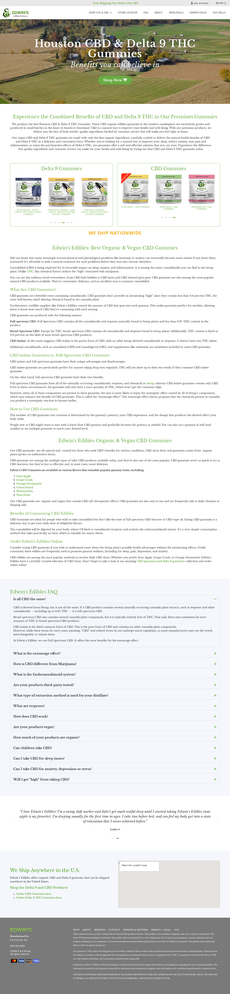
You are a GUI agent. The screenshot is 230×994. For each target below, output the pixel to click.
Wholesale (176, 12)
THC (30, 271)
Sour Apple (23, 476)
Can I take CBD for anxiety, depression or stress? (52, 769)
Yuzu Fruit (23, 494)
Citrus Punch (24, 487)
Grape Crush (24, 479)
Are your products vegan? (34, 727)
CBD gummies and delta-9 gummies (161, 561)
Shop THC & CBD (98, 12)
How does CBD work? (30, 716)
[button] (51, 222)
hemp (150, 383)
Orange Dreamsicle (29, 483)
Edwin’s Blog (198, 12)
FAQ (145, 12)
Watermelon (24, 491)
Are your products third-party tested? (43, 685)
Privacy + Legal (161, 930)
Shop (76, 930)
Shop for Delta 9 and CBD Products (39, 887)
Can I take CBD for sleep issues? (39, 758)
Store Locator (127, 12)
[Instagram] (56, 930)
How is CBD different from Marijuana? (45, 664)
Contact (114, 930)
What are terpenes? (29, 706)
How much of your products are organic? (46, 737)
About (158, 12)
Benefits (99, 930)
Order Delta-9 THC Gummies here (39, 897)
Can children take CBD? (32, 748)
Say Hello (219, 12)
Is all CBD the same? (29, 599)
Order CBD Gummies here (33, 893)
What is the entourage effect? (37, 653)
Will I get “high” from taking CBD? (41, 779)
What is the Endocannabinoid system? (44, 674)
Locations (77, 983)
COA (176, 930)
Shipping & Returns (135, 930)
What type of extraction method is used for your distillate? (60, 695)
